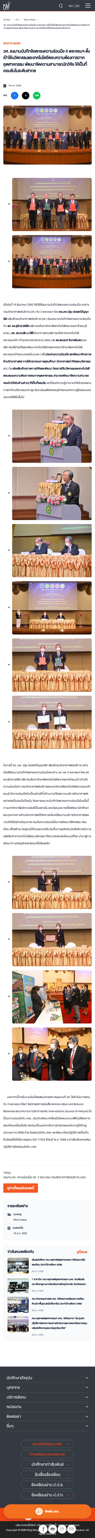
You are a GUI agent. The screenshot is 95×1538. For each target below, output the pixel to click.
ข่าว (17, 19)
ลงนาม (7, 1177)
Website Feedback (69, 1525)
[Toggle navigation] (88, 5)
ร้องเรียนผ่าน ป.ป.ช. (47, 1484)
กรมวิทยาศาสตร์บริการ (65, 1177)
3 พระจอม (44, 1177)
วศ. (35, 1177)
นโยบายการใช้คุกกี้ (46, 1525)
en (77, 6)
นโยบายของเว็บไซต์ (25, 1525)
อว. (14, 1177)
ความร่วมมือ (24, 1177)
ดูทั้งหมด (82, 1252)
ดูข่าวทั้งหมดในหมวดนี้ (20, 1188)
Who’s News (30, 19)
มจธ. (83, 1177)
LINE (37, 95)
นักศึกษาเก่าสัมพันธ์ (48, 1464)
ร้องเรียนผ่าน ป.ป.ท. (47, 1495)
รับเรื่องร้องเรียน (47, 1474)
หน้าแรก (6, 19)
